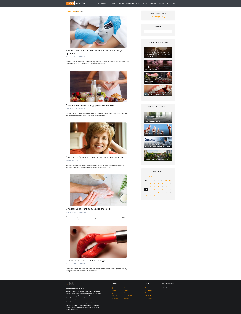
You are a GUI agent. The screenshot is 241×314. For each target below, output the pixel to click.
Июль (79, 11)
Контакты (148, 295)
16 (154, 189)
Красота (69, 264)
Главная (68, 11)
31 (158, 195)
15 (150, 189)
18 (162, 189)
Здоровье (69, 57)
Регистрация (155, 17)
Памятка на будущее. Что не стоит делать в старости (95, 157)
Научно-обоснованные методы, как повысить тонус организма (94, 52)
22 (150, 192)
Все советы (148, 290)
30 (154, 195)
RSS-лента (148, 298)
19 (166, 189)
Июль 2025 (148, 177)
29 (150, 195)
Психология (70, 160)
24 (158, 192)
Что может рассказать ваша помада (85, 260)
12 (166, 186)
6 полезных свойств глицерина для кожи (88, 208)
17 (158, 189)
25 (162, 192)
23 (154, 192)
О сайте (147, 293)
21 (146, 192)
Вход (163, 17)
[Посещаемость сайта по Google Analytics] (70, 285)
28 (146, 195)
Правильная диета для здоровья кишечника (90, 105)
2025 (74, 11)
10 (158, 186)
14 (146, 189)
